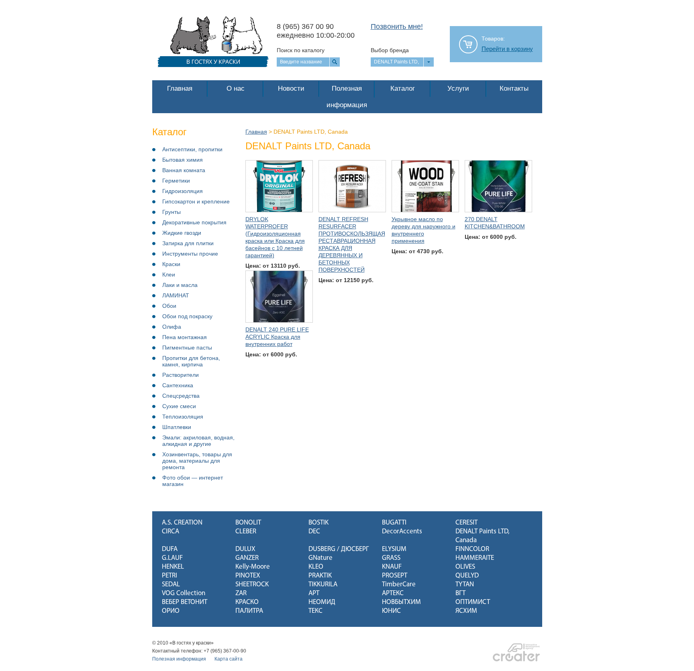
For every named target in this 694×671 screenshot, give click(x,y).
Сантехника (177, 385)
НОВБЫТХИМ (401, 602)
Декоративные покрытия (194, 222)
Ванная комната (183, 170)
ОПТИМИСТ (472, 602)
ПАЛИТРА (249, 611)
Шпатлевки (176, 427)
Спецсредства (181, 395)
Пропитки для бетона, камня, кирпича (191, 361)
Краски (171, 264)
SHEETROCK (252, 584)
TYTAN (464, 584)
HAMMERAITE (474, 558)
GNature (320, 558)
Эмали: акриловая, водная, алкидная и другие (198, 440)
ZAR (241, 593)
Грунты (171, 212)
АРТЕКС (393, 593)
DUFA (170, 549)
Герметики (176, 180)
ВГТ (460, 593)
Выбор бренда (390, 50)
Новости (291, 88)
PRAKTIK (320, 575)
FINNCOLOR (472, 549)
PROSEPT (394, 575)
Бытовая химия (182, 160)
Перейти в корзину (507, 49)
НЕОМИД (321, 602)
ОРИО (171, 611)
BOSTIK (318, 522)
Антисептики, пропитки (192, 149)
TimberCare (399, 584)
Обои (169, 306)
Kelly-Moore (252, 566)
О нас (236, 88)
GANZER (247, 558)
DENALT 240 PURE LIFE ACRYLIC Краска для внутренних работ (277, 336)
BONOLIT (248, 522)
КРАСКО (247, 602)
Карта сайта (228, 659)
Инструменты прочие (190, 253)
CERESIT (466, 522)
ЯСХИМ (466, 611)
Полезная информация (347, 97)
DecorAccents (402, 531)
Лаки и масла (180, 285)
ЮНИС (391, 611)
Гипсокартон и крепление (196, 201)
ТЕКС (315, 611)
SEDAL (171, 584)
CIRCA (170, 531)
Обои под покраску (187, 316)
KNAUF (392, 566)
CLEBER (245, 531)
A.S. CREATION (182, 522)
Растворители (180, 375)
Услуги (458, 88)
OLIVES (465, 566)
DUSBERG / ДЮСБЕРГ (338, 549)
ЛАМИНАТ (175, 295)
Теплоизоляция (182, 416)
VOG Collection (183, 593)
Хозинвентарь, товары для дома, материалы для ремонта (197, 460)
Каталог (402, 88)
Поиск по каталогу (301, 50)
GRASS (391, 558)
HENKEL (173, 566)
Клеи (168, 274)
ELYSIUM (394, 549)
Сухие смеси (179, 406)
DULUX (245, 549)
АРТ (313, 593)
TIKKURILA (322, 584)
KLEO (315, 566)
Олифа (171, 326)
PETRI (169, 575)
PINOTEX (247, 575)
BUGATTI (394, 522)
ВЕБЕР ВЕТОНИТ (184, 602)
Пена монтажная (184, 337)
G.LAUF (172, 558)
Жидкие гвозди (181, 233)
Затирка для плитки (188, 243)
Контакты (514, 88)
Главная (179, 88)
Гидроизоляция (182, 191)
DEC (314, 531)
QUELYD (467, 575)
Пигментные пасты (187, 347)
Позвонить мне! (397, 26)
